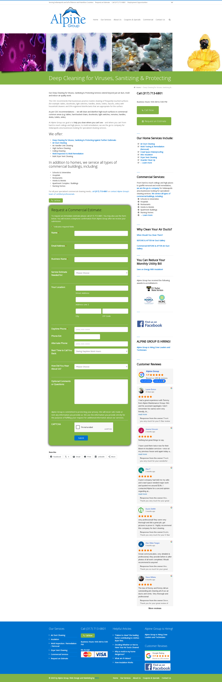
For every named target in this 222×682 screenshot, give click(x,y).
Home (115, 678)
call (100, 191)
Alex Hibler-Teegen (153, 543)
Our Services (125, 678)
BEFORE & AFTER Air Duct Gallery (151, 240)
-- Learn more (146, 162)
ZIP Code (106, 316)
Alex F (148, 469)
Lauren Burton (151, 389)
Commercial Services (59, 654)
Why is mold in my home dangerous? (125, 652)
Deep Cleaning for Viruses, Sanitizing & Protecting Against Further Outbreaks (84, 140)
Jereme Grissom (152, 429)
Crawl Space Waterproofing (151, 152)
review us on (158, 381)
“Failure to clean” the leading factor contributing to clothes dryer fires (127, 638)
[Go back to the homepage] (68, 17)
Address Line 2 (82, 304)
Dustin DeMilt (151, 509)
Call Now (57, 200)
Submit (81, 438)
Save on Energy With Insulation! (150, 269)
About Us (137, 678)
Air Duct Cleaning (147, 144)
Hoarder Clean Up (147, 160)
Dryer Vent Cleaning (148, 157)
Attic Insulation (146, 154)
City (77, 316)
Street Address (82, 293)
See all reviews (146, 381)
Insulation (55, 639)
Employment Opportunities (137, 2)
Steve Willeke (151, 577)
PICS (97, 678)
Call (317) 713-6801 (119, 2)
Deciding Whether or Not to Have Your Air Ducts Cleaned (127, 646)
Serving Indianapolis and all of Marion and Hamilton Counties (71, 2)
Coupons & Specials (151, 678)
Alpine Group (152, 371)
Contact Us (166, 678)
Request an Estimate (102, 2)
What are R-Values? (123, 658)
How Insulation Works (124, 662)
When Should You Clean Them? (150, 235)
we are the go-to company (148, 188)
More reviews (155, 608)
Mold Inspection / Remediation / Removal (63, 644)
